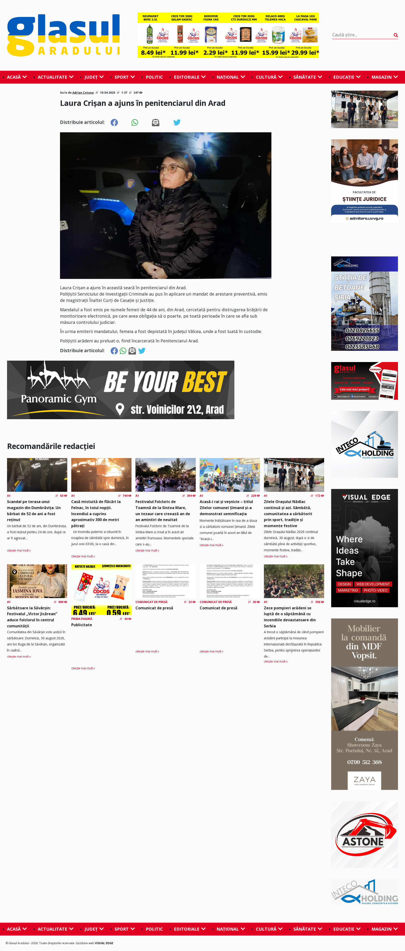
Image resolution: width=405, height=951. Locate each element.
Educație (343, 77)
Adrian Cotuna (83, 93)
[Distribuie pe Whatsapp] (134, 123)
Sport (122, 77)
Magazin (381, 77)
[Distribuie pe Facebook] (114, 123)
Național (228, 77)
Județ (91, 77)
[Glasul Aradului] (65, 35)
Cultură (266, 77)
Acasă (14, 77)
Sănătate (304, 77)
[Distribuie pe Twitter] (177, 123)
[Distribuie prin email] (155, 123)
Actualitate (52, 77)
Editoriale (186, 77)
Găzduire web (85, 943)
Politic (154, 77)
